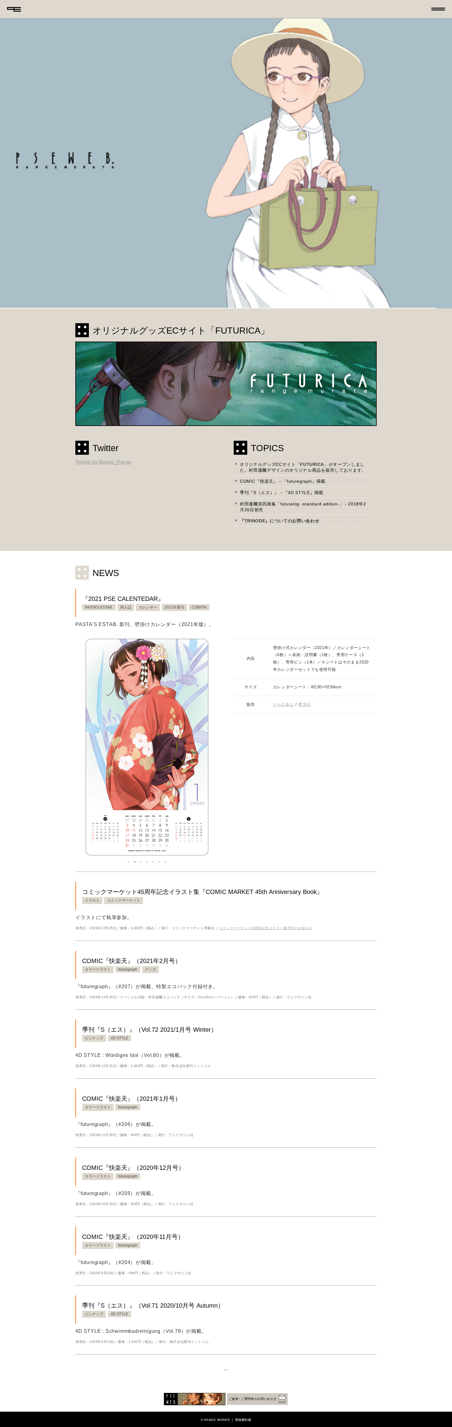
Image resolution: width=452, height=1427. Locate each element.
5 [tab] (153, 860)
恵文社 (304, 704)
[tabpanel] (146, 747)
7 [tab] (165, 860)
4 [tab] (147, 860)
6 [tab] (159, 860)
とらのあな (283, 704)
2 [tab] (134, 860)
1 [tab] (128, 860)
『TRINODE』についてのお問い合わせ (279, 521)
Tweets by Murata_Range (103, 462)
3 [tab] (140, 860)
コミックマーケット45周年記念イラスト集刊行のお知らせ (265, 928)
